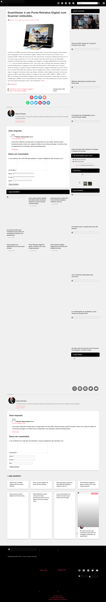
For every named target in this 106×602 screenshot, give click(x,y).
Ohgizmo (13, 84)
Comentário (12, 170)
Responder (14, 149)
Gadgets (30, 89)
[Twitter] (69, 3)
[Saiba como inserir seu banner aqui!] (81, 184)
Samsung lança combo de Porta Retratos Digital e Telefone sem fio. (59, 199)
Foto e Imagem (22, 89)
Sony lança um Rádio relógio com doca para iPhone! (16, 484)
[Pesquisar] (99, 3)
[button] (31, 97)
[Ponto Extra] (85, 184)
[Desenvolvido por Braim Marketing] (93, 577)
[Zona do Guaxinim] (90, 184)
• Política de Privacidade (57, 597)
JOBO (42, 80)
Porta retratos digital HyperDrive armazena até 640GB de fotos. (59, 246)
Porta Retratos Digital (19, 91)
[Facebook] (62, 3)
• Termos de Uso (57, 596)
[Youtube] (73, 3)
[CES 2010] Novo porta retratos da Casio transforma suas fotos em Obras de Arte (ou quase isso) (41, 497)
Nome (10, 173)
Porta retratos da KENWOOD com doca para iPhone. (16, 246)
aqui (94, 165)
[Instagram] (58, 3)
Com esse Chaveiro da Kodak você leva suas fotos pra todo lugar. (63, 495)
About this (78, 165)
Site (9, 181)
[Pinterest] (65, 3)
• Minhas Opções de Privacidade (57, 599)
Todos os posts (20, 121)
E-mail (10, 177)
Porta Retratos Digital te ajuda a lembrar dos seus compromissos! (37, 246)
